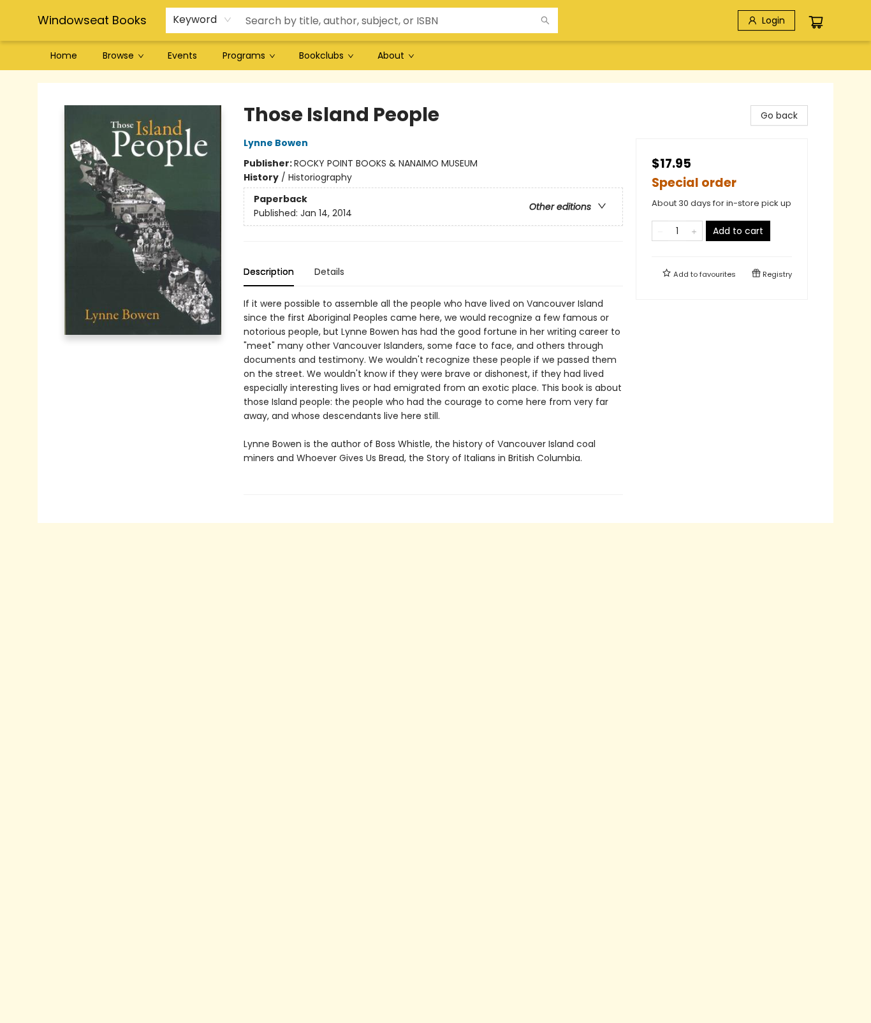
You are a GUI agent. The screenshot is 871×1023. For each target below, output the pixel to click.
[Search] (545, 20)
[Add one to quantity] (694, 231)
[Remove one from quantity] (660, 231)
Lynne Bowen (276, 142)
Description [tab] (269, 271)
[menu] (435, 55)
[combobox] (202, 20)
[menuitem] (64, 55)
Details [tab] (329, 271)
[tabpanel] (433, 396)
